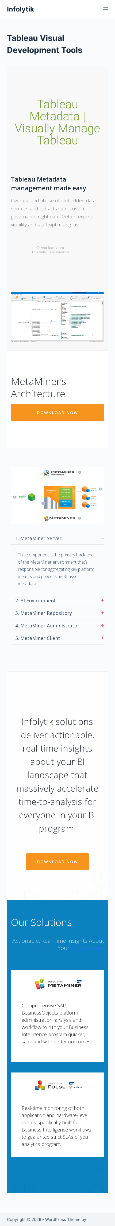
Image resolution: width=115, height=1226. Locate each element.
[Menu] (105, 9)
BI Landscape (87, 948)
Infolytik (20, 9)
